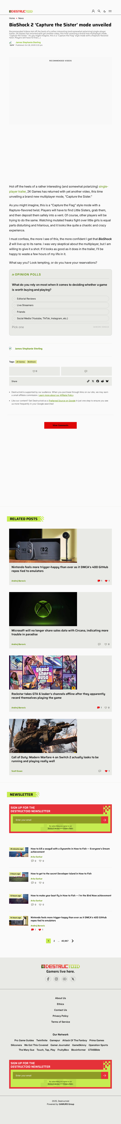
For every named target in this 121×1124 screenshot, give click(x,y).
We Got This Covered (36, 1045)
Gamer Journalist (60, 1045)
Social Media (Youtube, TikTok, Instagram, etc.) (42, 318)
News (21, 18)
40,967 (64, 941)
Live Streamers (25, 305)
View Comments (60, 425)
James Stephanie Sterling (28, 42)
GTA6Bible (94, 1049)
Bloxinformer (78, 1049)
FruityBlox (63, 1049)
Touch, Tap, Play (46, 1049)
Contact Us (60, 1009)
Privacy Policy (68, 828)
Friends (21, 311)
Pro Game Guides (24, 1040)
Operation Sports (98, 1045)
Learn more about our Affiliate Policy (56, 395)
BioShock (32, 362)
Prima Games (96, 1040)
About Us (60, 998)
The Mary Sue (26, 1049)
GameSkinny (79, 1045)
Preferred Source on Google (62, 400)
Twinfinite (41, 1040)
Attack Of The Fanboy (74, 1040)
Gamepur (55, 1040)
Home (12, 18)
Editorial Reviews (26, 298)
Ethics (60, 1004)
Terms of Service (54, 828)
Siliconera (16, 1045)
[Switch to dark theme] (104, 11)
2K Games (20, 362)
